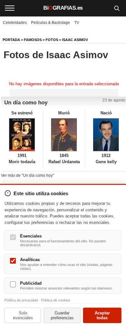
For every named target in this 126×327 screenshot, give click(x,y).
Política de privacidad (21, 300)
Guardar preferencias (62, 315)
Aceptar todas (102, 315)
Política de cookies (55, 300)
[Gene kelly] (106, 134)
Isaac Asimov (75, 40)
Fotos (52, 40)
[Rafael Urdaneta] (64, 134)
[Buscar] (116, 8)
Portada (11, 40)
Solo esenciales (23, 315)
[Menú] (9, 8)
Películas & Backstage (50, 22)
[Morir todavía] (22, 134)
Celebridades (15, 22)
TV (76, 22)
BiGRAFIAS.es (63, 8)
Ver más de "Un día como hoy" (27, 175)
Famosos (33, 40)
